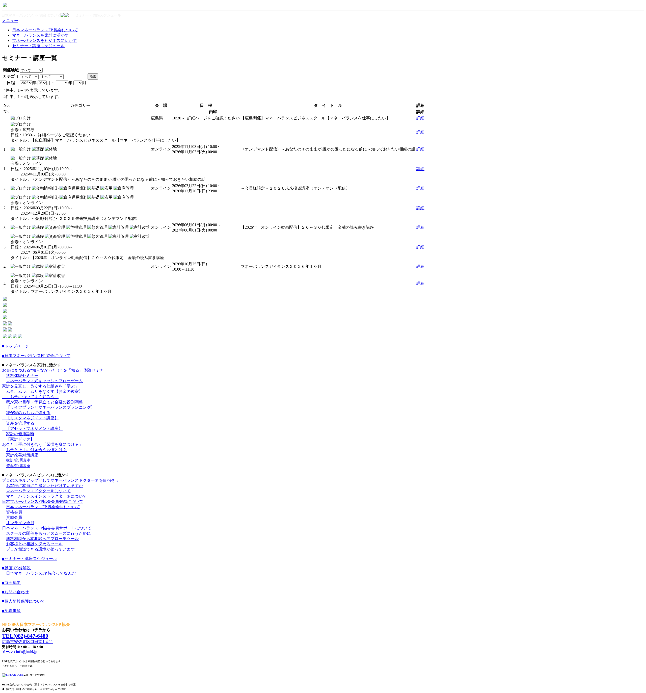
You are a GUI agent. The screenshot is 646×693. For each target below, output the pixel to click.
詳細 (420, 118)
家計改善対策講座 (22, 455)
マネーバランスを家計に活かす (40, 35)
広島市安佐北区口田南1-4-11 (27, 641)
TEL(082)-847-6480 (25, 636)
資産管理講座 (18, 466)
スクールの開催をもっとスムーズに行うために (48, 533)
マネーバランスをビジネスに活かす (44, 40)
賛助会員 (14, 517)
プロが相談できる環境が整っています (40, 549)
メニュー (10, 20)
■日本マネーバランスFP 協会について (36, 355)
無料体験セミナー (22, 375)
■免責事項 (11, 610)
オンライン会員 (20, 523)
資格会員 (14, 512)
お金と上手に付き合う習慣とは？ (36, 450)
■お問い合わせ (15, 592)
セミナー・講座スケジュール (38, 46)
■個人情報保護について (23, 601)
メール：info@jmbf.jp (19, 652)
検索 (93, 76)
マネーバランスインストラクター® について (46, 496)
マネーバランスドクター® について (38, 491)
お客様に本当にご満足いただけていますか (44, 485)
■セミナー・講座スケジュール (29, 558)
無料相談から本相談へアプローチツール (42, 538)
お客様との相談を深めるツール (34, 544)
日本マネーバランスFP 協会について (45, 30)
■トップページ (15, 346)
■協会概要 (11, 582)
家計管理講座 (18, 460)
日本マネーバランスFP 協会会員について (43, 507)
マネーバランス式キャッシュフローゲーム (44, 381)
